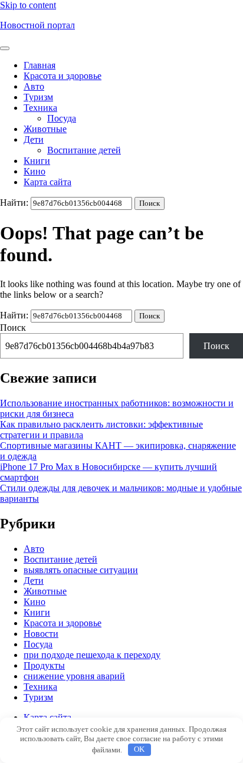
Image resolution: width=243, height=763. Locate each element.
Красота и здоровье (62, 76)
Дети (34, 139)
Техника (40, 108)
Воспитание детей (84, 150)
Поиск (13, 328)
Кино (34, 171)
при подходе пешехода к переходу (92, 655)
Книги (37, 161)
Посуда (61, 118)
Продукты (44, 665)
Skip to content (28, 5)
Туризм (38, 97)
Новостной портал (37, 25)
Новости (41, 634)
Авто (34, 86)
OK (139, 749)
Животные (45, 129)
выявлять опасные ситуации (81, 570)
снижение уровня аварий (74, 676)
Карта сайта (47, 182)
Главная (39, 65)
